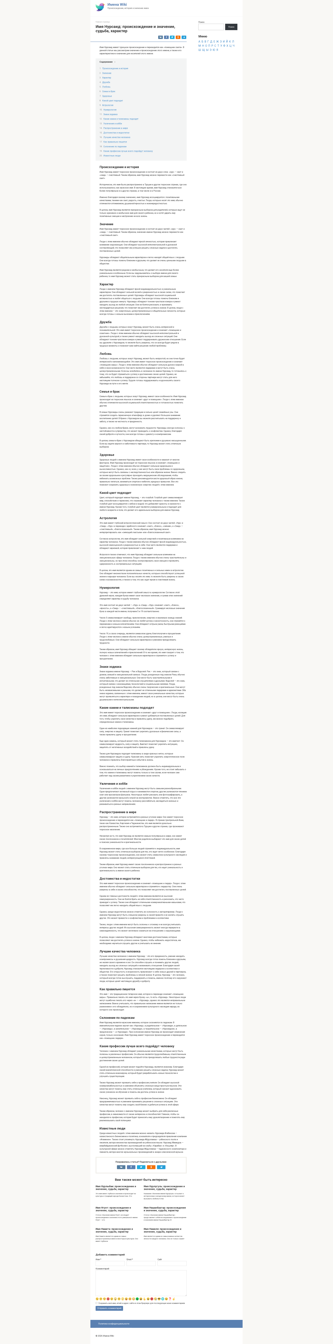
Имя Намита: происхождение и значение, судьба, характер (114, 1230)
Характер (106, 77)
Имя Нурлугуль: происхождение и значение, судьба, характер (164, 1188)
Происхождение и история (115, 68)
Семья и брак (108, 91)
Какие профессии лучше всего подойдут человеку (128, 151)
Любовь (106, 87)
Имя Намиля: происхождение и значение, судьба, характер (162, 1230)
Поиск (201, 22)
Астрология (107, 105)
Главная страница (103, 22)
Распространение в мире (115, 128)
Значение (106, 73)
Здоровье (107, 96)
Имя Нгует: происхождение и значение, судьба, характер (113, 1209)
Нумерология (109, 109)
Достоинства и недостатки (116, 132)
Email (130, 1259)
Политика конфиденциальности (113, 1323)
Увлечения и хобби (112, 123)
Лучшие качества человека (116, 137)
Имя (98, 1259)
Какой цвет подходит (112, 100)
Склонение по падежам (114, 146)
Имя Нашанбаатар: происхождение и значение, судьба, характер (165, 1209)
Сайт (160, 1259)
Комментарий (102, 1268)
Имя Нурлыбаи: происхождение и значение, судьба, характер (116, 1188)
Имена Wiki (117, 4)
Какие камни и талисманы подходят (120, 119)
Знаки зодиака (110, 114)
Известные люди (111, 155)
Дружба (106, 82)
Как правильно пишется (115, 142)
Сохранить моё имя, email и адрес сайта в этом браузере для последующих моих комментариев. (141, 1303)
